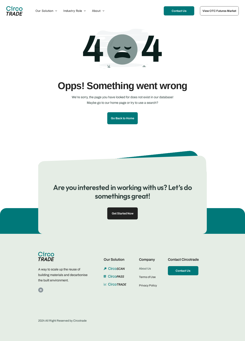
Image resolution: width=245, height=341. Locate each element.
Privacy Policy (148, 285)
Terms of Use (147, 277)
